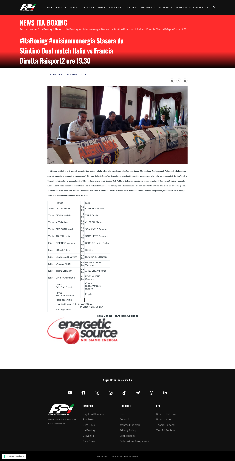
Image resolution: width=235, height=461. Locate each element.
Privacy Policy (128, 430)
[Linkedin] (165, 392)
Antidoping (115, 7)
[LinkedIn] (185, 80)
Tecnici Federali (165, 424)
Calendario (88, 7)
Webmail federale (130, 424)
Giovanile (88, 435)
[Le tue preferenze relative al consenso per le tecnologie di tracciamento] (14, 456)
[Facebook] (172, 80)
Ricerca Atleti (164, 419)
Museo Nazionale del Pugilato (192, 7)
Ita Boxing (89, 430)
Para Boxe (89, 441)
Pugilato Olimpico (93, 414)
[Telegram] (138, 392)
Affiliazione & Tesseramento (156, 7)
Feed (123, 414)
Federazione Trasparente (134, 441)
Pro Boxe (88, 419)
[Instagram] (111, 392)
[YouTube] (70, 392)
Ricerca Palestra (166, 414)
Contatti (124, 419)
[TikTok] (124, 392)
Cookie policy (127, 435)
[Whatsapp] (151, 392)
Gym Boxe (89, 424)
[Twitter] (178, 80)
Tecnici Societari (166, 430)
